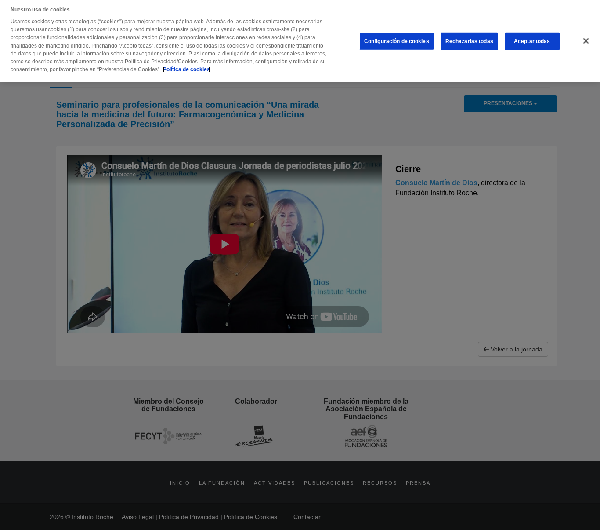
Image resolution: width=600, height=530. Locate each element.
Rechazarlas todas (469, 41)
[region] (300, 41)
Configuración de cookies (396, 41)
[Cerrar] (586, 41)
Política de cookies (186, 69)
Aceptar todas (532, 41)
